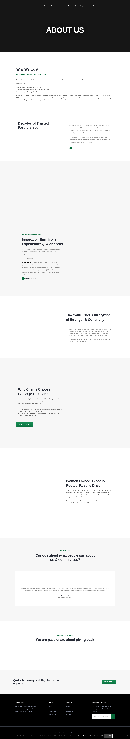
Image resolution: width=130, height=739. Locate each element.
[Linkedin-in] (120, 6)
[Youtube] (124, 6)
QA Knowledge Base (81, 6)
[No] (128, 736)
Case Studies (55, 6)
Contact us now (30, 278)
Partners (70, 6)
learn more (77, 148)
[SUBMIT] (113, 716)
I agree (108, 735)
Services (46, 6)
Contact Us (92, 6)
